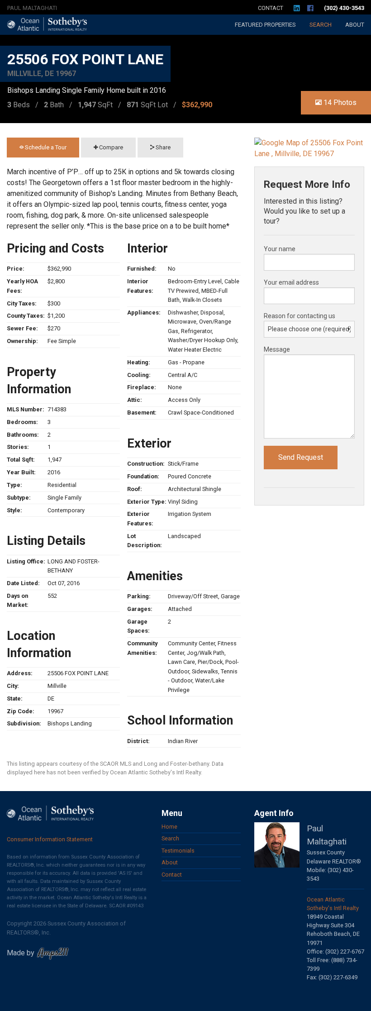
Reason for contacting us (299, 316)
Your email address (291, 282)
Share (162, 147)
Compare (110, 147)
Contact (270, 8)
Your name (279, 249)
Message (277, 349)
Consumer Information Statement (50, 839)
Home (169, 826)
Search (320, 24)
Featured (265, 24)
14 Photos (339, 102)
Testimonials (178, 850)
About (354, 24)
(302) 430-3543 (344, 8)
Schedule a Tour (45, 147)
